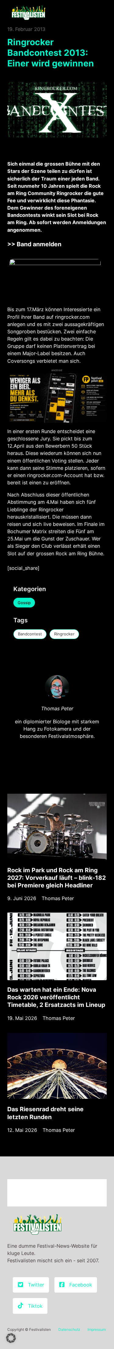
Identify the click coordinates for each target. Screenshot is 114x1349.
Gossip (24, 602)
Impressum (97, 1329)
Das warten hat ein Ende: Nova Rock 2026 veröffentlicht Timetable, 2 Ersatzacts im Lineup (56, 997)
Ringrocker (64, 633)
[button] (11, 1338)
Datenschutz (69, 1329)
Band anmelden (39, 244)
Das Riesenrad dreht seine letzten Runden (45, 1112)
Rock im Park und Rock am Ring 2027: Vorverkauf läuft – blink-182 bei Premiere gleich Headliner (56, 877)
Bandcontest (30, 633)
